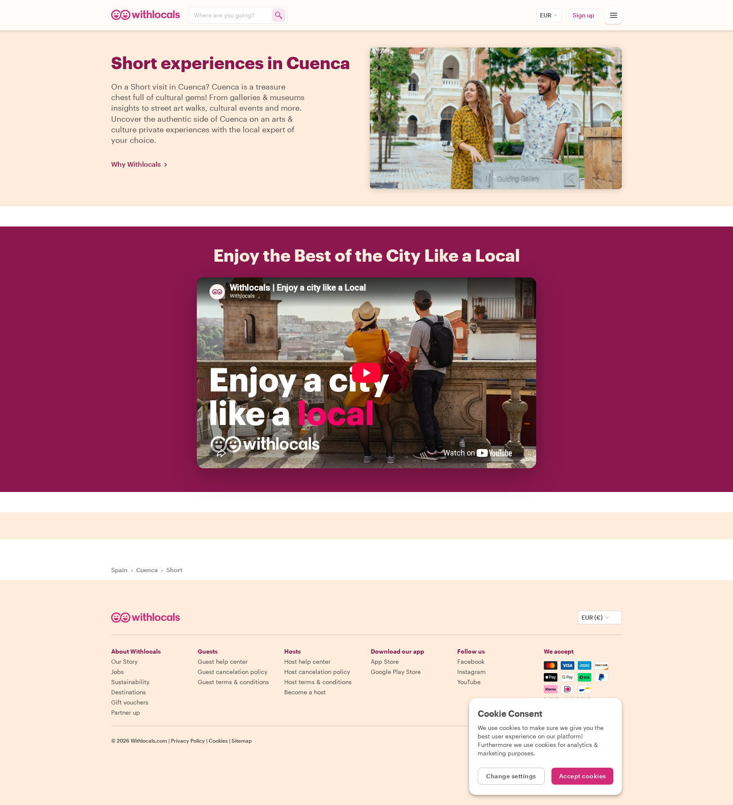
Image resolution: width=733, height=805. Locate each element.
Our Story (124, 661)
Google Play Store (396, 671)
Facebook (470, 661)
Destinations (128, 692)
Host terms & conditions (318, 681)
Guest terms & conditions (233, 681)
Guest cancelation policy (232, 671)
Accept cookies (582, 776)
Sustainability (130, 681)
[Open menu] (613, 15)
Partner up (125, 712)
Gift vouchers (129, 702)
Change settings (511, 776)
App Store (385, 661)
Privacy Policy (188, 741)
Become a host (305, 692)
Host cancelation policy (317, 671)
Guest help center (223, 661)
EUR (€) (592, 617)
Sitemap (242, 741)
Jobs (117, 671)
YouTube (469, 681)
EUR (545, 15)
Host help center (307, 661)
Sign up (583, 15)
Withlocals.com (149, 741)
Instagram (471, 671)
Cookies (218, 741)
